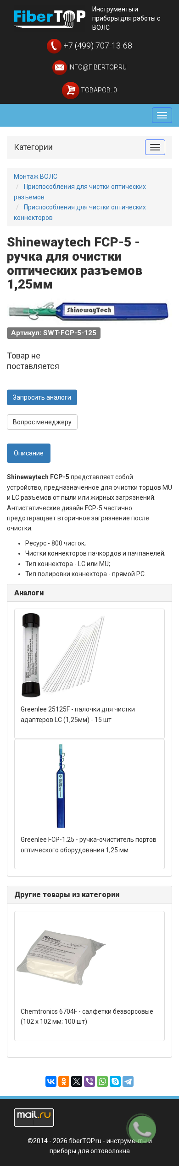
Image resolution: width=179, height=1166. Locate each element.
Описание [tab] (29, 453)
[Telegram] (128, 1081)
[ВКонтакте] (50, 1081)
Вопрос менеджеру (42, 422)
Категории (33, 147)
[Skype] (115, 1081)
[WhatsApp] (102, 1081)
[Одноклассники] (63, 1081)
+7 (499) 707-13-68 (97, 45)
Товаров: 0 (98, 90)
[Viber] (89, 1081)
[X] (76, 1081)
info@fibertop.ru (97, 67)
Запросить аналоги (42, 397)
